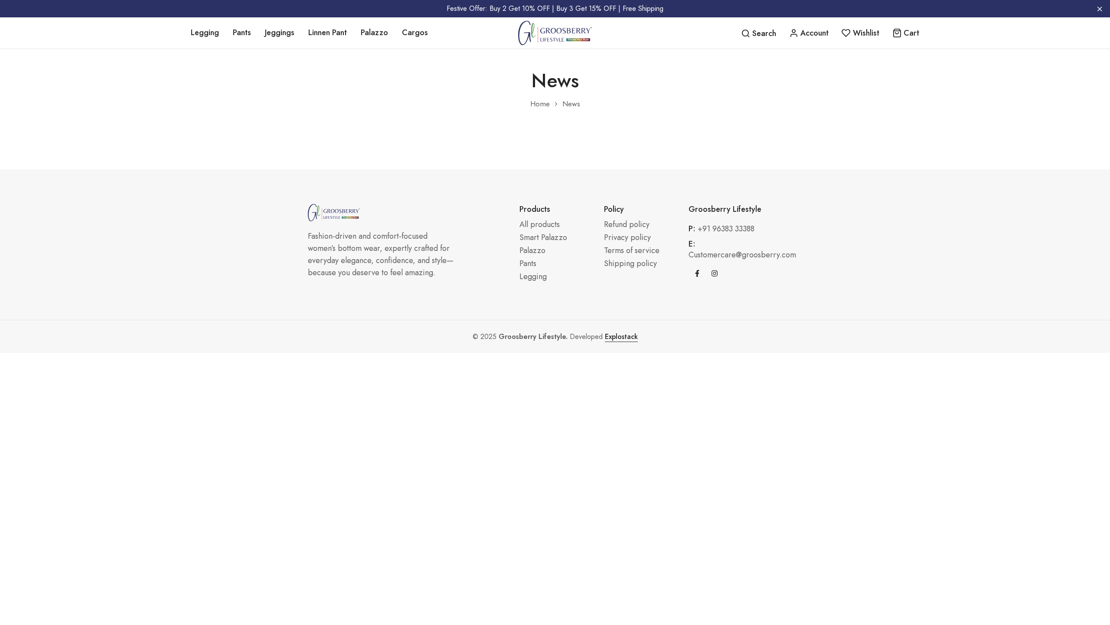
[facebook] (697, 273)
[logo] (555, 33)
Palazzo (374, 32)
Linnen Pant (327, 32)
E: (692, 244)
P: (692, 229)
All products (539, 224)
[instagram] (714, 273)
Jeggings (279, 32)
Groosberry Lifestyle (725, 209)
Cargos (415, 32)
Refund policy (627, 224)
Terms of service (631, 250)
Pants (242, 32)
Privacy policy (627, 237)
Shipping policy (630, 263)
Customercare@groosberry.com (742, 254)
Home (540, 104)
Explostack (621, 337)
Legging (205, 32)
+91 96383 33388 (726, 228)
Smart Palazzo (543, 237)
